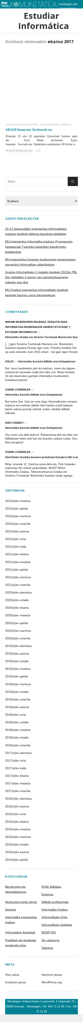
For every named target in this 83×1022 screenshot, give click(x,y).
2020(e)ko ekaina (17, 607)
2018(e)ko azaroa (17, 707)
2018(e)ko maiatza (17, 730)
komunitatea (68, 8)
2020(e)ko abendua (18, 592)
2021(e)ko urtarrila (17, 584)
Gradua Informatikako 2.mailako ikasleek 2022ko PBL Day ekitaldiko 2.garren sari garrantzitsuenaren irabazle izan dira (41, 277)
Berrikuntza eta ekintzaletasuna (15, 889)
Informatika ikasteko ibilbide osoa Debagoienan (46, 361)
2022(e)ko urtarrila (17, 523)
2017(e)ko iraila (15, 768)
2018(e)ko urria (15, 714)
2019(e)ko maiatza (17, 668)
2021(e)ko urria (15, 539)
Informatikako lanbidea (55, 124)
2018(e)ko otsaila (17, 737)
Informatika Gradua (55, 909)
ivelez (9, 361)
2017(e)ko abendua (18, 753)
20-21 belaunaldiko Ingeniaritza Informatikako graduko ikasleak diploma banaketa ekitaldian (36, 231)
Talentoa (47, 947)
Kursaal (22, 144)
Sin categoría (50, 940)
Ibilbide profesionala (55, 902)
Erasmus (47, 894)
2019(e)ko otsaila (17, 691)
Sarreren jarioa (52, 974)
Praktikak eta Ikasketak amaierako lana (20, 942)
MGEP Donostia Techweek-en (29, 130)
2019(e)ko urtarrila (17, 699)
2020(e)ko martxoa (18, 630)
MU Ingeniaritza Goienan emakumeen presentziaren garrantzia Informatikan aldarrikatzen (40, 262)
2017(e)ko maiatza (17, 783)
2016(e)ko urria (15, 814)
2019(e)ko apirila (16, 676)
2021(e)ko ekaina (17, 554)
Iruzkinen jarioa (15, 982)
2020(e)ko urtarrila (17, 638)
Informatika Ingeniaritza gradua (21, 919)
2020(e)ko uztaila (17, 600)
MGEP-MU (49, 932)
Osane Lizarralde (17, 389)
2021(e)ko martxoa (18, 577)
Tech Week (34, 140)
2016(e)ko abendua (18, 798)
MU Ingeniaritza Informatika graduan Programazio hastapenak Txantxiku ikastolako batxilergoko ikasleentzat (39, 246)
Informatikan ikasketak (20, 932)
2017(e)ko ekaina (17, 775)
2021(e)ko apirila (16, 569)
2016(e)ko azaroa (17, 806)
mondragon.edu (68, 4)
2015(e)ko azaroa (17, 852)
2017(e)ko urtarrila (17, 791)
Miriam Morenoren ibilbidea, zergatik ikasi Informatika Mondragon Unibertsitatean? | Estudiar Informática (37, 327)
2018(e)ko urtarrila (17, 745)
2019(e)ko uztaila (17, 661)
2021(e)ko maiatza (17, 562)
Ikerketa (10, 909)
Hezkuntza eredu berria (21, 124)
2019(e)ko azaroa (17, 653)
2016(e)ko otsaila (17, 844)
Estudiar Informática (41, 21)
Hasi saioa (12, 974)
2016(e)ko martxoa (18, 836)
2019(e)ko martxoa (18, 684)
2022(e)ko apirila (16, 508)
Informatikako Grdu (54, 917)
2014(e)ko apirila (16, 859)
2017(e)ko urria (15, 760)
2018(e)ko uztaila (17, 722)
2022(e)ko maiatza (17, 501)
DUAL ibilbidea (51, 886)
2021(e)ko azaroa (17, 531)
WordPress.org (52, 982)
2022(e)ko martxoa (18, 516)
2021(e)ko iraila (15, 546)
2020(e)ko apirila (16, 623)
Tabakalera (39, 144)
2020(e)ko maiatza (17, 615)
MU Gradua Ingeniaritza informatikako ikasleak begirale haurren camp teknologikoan (36, 292)
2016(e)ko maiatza (17, 829)
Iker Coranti (14, 423)
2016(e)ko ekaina (17, 821)
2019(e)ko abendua (18, 646)
